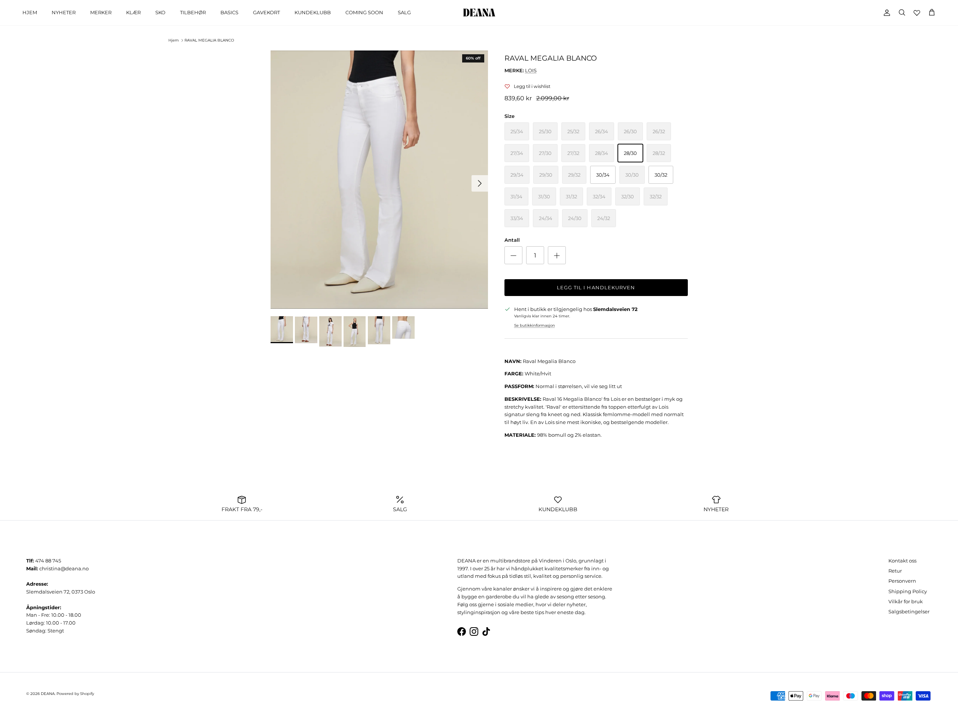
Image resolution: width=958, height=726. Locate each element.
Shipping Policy (907, 591)
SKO (160, 12)
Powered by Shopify (75, 693)
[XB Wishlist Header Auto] (917, 12)
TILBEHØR (193, 12)
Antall (512, 240)
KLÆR (133, 12)
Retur (895, 571)
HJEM (29, 12)
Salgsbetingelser (909, 611)
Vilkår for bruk (905, 601)
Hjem (173, 40)
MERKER (101, 12)
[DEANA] (479, 13)
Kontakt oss (902, 561)
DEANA (48, 693)
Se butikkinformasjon (534, 325)
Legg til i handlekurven (596, 287)
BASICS (229, 12)
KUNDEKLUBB (313, 12)
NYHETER (64, 12)
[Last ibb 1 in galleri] (379, 180)
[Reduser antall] (513, 255)
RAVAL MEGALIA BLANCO (209, 40)
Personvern (902, 581)
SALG (404, 12)
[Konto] (885, 12)
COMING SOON (364, 12)
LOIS (531, 70)
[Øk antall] (557, 255)
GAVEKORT (266, 12)
